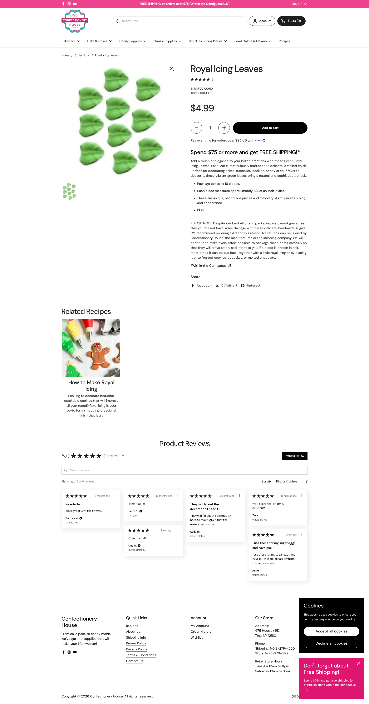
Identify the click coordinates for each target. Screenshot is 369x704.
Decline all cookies (332, 643)
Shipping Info (136, 637)
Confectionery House (106, 696)
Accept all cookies (331, 631)
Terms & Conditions (141, 655)
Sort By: (267, 481)
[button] (291, 21)
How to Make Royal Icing (91, 385)
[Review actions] (115, 495)
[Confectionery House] (75, 21)
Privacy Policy (136, 649)
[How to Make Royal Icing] (91, 348)
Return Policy (136, 643)
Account (265, 21)
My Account (200, 626)
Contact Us (134, 661)
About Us (133, 631)
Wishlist (197, 637)
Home (65, 55)
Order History (201, 631)
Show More (207, 524)
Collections (82, 55)
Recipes (132, 626)
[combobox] (179, 21)
